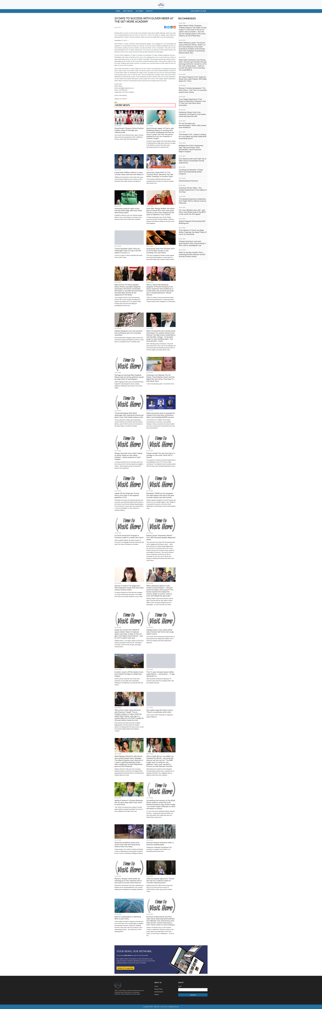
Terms (156, 986)
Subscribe (193, 995)
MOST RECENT (128, 11)
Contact (156, 994)
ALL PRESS (139, 11)
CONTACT (149, 11)
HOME (118, 11)
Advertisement (158, 992)
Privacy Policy (158, 989)
